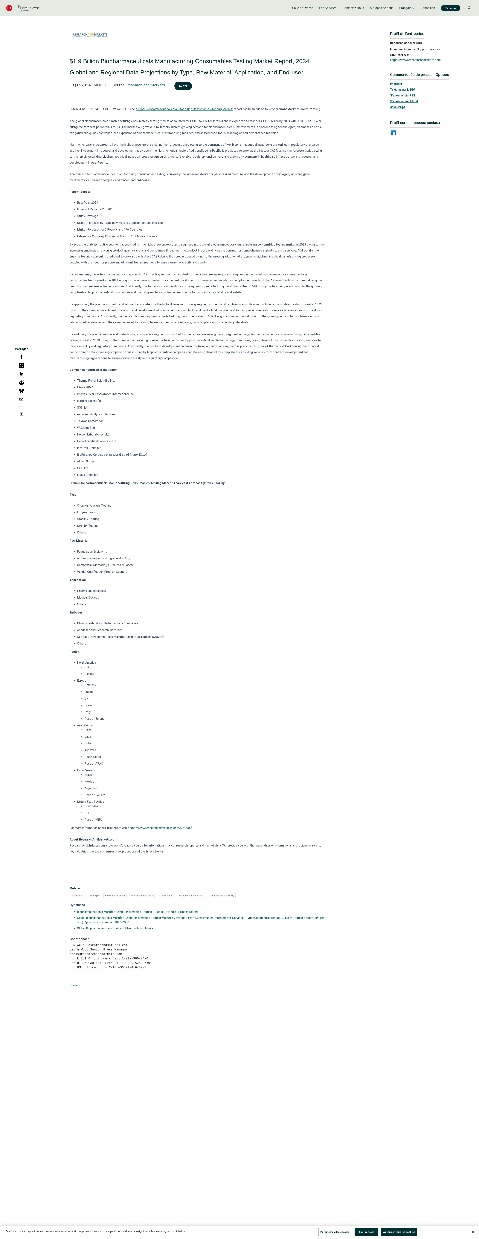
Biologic (94, 895)
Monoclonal (165, 895)
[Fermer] (473, 1232)
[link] (302, 8)
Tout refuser (366, 1232)
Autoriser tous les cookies (399, 1232)
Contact (75, 985)
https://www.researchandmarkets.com (415, 60)
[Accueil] (23, 8)
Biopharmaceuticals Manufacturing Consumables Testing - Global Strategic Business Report (137, 912)
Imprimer (396, 84)
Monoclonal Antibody (222, 895)
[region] (239, 1232)
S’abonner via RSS (402, 95)
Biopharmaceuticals (142, 895)
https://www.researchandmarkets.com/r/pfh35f (160, 828)
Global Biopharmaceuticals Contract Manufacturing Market (116, 928)
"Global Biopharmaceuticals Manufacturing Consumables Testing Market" (184, 109)
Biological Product (115, 895)
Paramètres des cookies (335, 1232)
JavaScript (397, 107)
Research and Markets (145, 85)
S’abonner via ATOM (404, 101)
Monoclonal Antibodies (191, 895)
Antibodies (77, 895)
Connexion (427, 8)
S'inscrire (451, 8)
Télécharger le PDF (403, 89)
